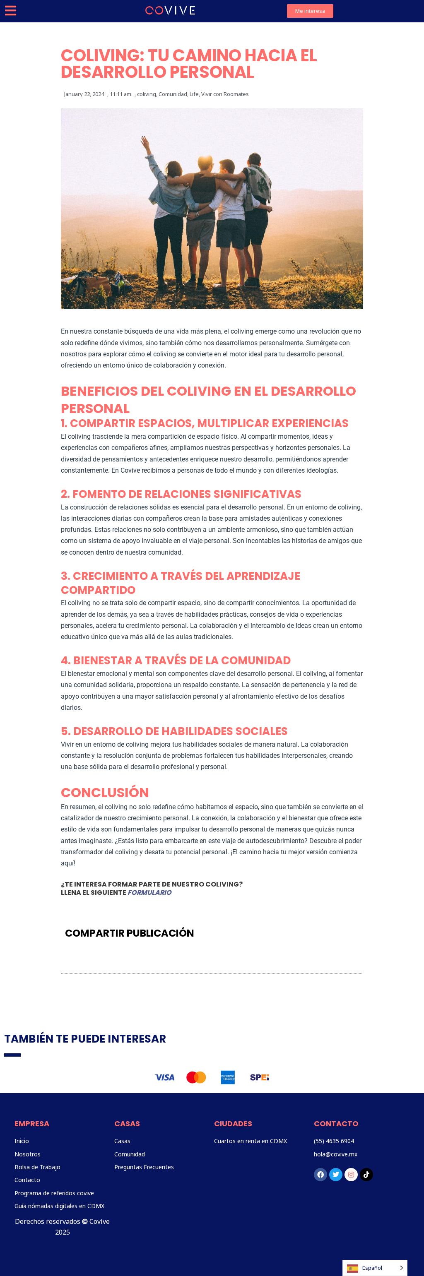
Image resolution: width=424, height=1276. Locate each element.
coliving (146, 94)
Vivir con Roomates (225, 94)
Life (194, 94)
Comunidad (173, 94)
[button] (251, 933)
